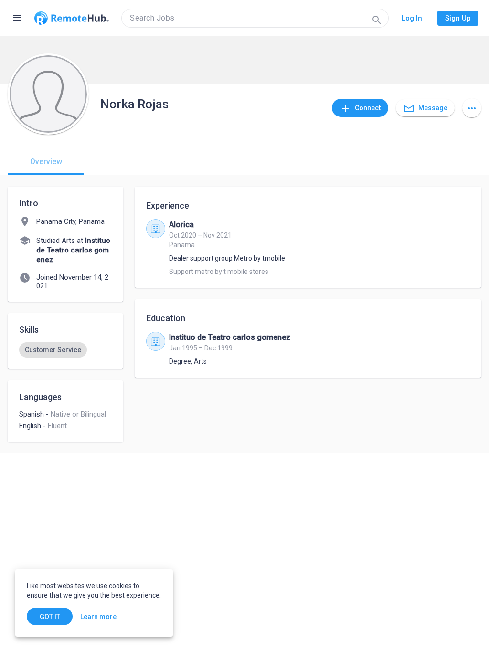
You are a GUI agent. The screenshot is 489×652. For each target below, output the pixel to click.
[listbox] (65, 349)
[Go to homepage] (71, 18)
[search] (255, 18)
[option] (53, 350)
